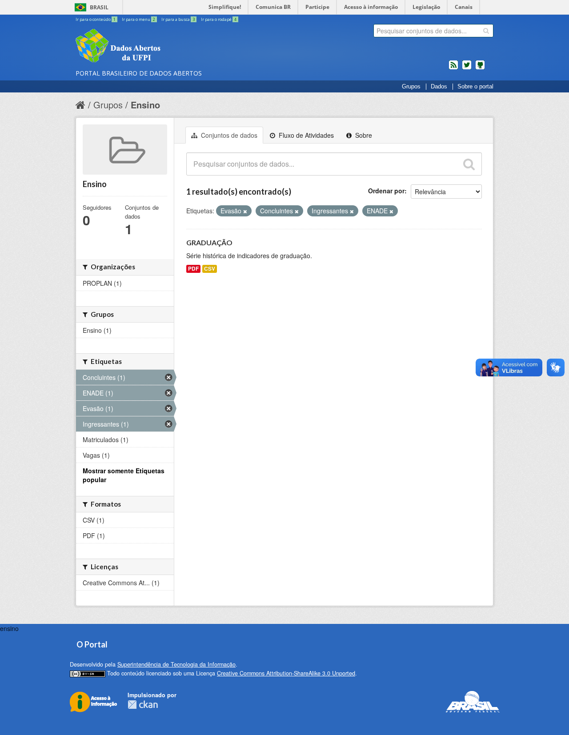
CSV (209, 268)
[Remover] (245, 211)
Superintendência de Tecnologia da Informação (176, 664)
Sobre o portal (475, 87)
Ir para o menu (138, 19)
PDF (193, 268)
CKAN (143, 704)
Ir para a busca (178, 19)
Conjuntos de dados (228, 135)
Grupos (411, 87)
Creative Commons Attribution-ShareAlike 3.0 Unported (286, 673)
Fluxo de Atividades (305, 135)
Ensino (145, 104)
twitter (466, 68)
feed (453, 68)
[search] (486, 30)
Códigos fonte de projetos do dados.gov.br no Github (480, 68)
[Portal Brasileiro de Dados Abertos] (171, 46)
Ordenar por (386, 190)
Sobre (362, 135)
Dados (439, 87)
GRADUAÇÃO (209, 242)
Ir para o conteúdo (96, 19)
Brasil (99, 7)
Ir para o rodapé (218, 19)
